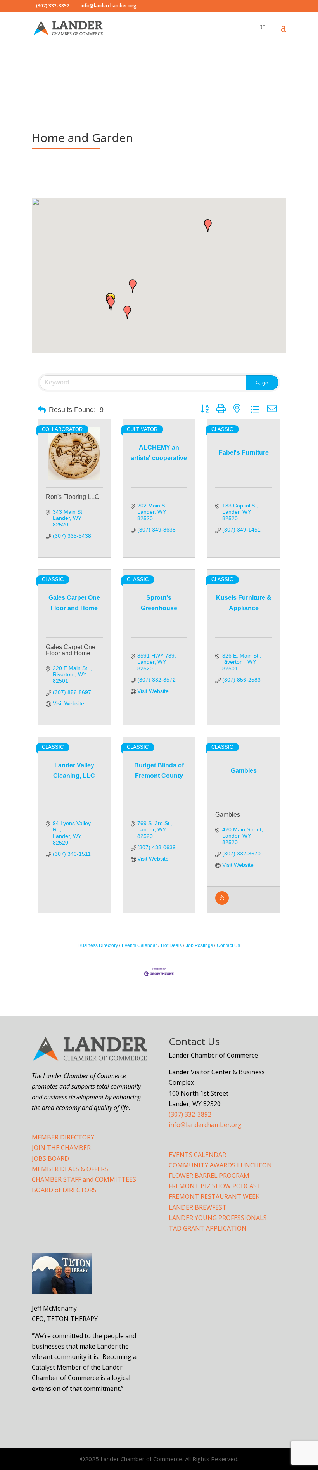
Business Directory (98, 945)
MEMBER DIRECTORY (63, 1137)
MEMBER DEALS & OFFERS (70, 1169)
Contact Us (228, 945)
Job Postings (199, 945)
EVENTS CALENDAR (197, 1154)
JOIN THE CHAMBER (61, 1147)
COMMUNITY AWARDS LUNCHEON (220, 1165)
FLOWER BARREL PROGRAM (209, 1175)
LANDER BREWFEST (197, 1207)
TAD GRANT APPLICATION (208, 1228)
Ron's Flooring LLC (72, 496)
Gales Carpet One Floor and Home (70, 650)
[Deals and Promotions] (222, 903)
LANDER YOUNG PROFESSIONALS (218, 1218)
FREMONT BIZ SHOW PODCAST (215, 1186)
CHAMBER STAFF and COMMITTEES (84, 1179)
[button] (133, 286)
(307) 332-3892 (190, 1114)
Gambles (227, 814)
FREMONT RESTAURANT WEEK (214, 1196)
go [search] (265, 382)
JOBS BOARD (50, 1158)
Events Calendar (139, 945)
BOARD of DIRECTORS (64, 1190)
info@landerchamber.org (205, 1124)
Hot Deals (171, 945)
